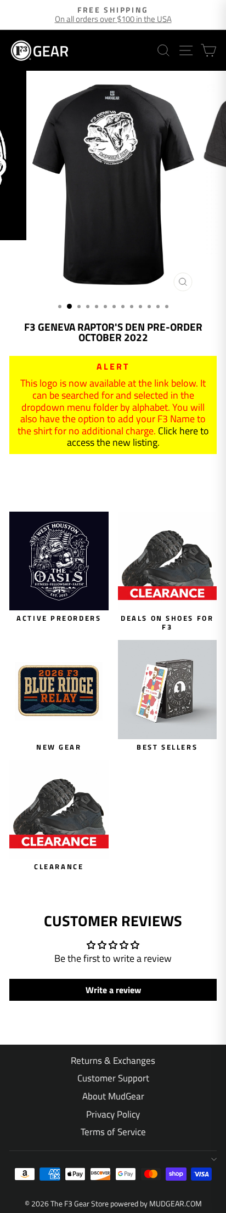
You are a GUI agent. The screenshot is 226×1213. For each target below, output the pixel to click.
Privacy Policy (113, 1114)
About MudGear (113, 1096)
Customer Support (113, 1078)
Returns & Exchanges (113, 1060)
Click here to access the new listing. (138, 436)
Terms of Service (113, 1132)
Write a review (113, 989)
